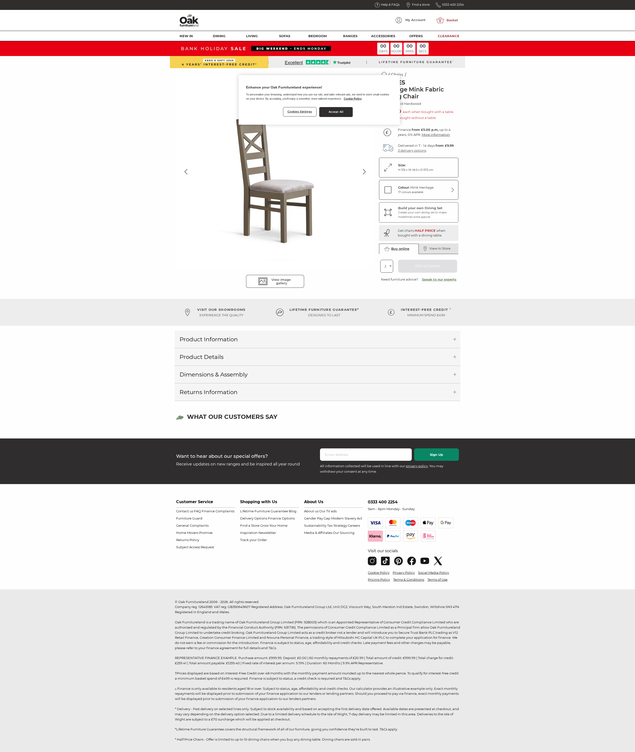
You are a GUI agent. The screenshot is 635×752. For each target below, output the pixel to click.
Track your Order (253, 540)
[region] (319, 100)
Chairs (397, 74)
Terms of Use (437, 579)
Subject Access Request (195, 547)
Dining (219, 36)
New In (186, 36)
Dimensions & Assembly (214, 374)
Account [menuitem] (415, 20)
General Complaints (192, 525)
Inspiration (249, 533)
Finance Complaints (218, 511)
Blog (292, 511)
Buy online (400, 249)
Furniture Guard (189, 518)
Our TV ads (328, 511)
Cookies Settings (299, 111)
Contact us (184, 511)
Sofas (284, 36)
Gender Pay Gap (317, 518)
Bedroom (317, 36)
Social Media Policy (433, 573)
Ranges (350, 36)
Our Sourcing (343, 533)
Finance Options (281, 518)
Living (252, 36)
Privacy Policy (404, 573)
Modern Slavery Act (346, 518)
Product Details (201, 356)
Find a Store (249, 525)
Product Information (209, 339)
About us (311, 511)
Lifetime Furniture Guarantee (264, 511)
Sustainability (315, 525)
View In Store (439, 248)
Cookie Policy (378, 573)
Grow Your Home (273, 525)
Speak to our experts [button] (439, 279)
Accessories (383, 36)
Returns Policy (187, 540)
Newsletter (267, 533)
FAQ (197, 511)
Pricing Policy (379, 579)
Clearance (448, 36)
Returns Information (209, 392)
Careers (354, 525)
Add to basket (427, 266)
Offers (416, 36)
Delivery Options (253, 518)
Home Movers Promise (194, 533)
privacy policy (417, 466)
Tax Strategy (337, 525)
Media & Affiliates (318, 533)
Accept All (336, 111)
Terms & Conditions (408, 579)
